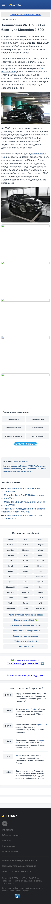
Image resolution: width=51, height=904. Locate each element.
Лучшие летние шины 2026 (25, 14)
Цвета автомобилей (37, 436)
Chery (40, 550)
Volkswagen (10, 608)
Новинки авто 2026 (13, 419)
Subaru (25, 598)
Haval (10, 566)
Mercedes (41, 582)
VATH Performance (37, 466)
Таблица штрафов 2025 (25, 641)
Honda (25, 566)
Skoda (10, 598)
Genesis (40, 561)
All (15, 4)
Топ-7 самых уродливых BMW (24, 663)
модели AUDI (41, 725)
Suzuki (40, 598)
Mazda (25, 582)
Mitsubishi (10, 587)
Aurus (40, 539)
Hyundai (40, 566)
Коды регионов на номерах (25, 636)
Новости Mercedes (12, 468)
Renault (41, 592)
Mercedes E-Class (18, 466)
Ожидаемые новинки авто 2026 (25, 625)
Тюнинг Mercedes (30, 468)
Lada (25, 577)
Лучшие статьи (25, 646)
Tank (10, 603)
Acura (10, 539)
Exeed (40, 555)
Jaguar (25, 571)
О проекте (7, 829)
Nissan (25, 587)
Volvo (25, 608)
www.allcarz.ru (20, 461)
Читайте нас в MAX (25, 443)
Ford (10, 561)
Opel (40, 587)
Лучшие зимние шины (37, 419)
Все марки (40, 608)
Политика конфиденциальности (19, 860)
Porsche (25, 592)
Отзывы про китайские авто (13, 436)
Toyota (25, 603)
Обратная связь (10, 835)
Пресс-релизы (10, 851)
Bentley (10, 545)
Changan (25, 550)
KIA (10, 577)
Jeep (41, 571)
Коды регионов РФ (37, 427)
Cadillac (10, 550)
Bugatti (41, 545)
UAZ (40, 603)
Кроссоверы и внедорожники (25, 630)
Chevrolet (10, 555)
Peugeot (10, 592)
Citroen (25, 555)
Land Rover (40, 577)
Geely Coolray (31, 709)
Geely (25, 561)
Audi (25, 539)
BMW (25, 545)
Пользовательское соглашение (19, 866)
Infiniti (10, 571)
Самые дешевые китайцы (13, 427)
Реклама (6, 840)
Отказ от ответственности (16, 871)
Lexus (10, 582)
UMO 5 (18, 755)
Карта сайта (8, 846)
